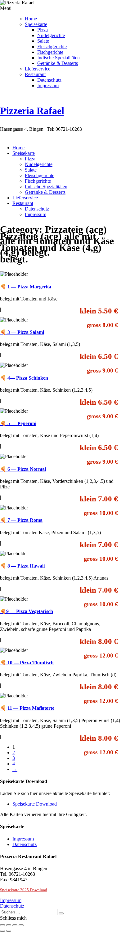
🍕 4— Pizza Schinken (24, 378)
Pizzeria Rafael (32, 110)
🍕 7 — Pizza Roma (21, 520)
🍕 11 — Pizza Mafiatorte (27, 708)
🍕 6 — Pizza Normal (23, 469)
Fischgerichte (50, 52)
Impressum (48, 85)
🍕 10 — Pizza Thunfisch (27, 662)
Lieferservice (37, 68)
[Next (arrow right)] (8, 931)
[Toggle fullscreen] (14, 925)
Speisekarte (36, 24)
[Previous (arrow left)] (2, 931)
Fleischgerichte (52, 46)
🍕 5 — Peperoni (18, 423)
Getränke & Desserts (57, 63)
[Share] (8, 925)
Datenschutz (49, 80)
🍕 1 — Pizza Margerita (25, 286)
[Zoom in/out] (21, 925)
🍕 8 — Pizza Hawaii (22, 565)
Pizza (42, 29)
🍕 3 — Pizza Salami (22, 332)
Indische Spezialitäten (58, 57)
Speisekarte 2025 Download (23, 889)
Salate (43, 41)
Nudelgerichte (51, 35)
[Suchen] (61, 913)
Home (31, 18)
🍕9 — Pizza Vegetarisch (26, 611)
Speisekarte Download (34, 803)
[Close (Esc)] (2, 925)
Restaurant (35, 74)
